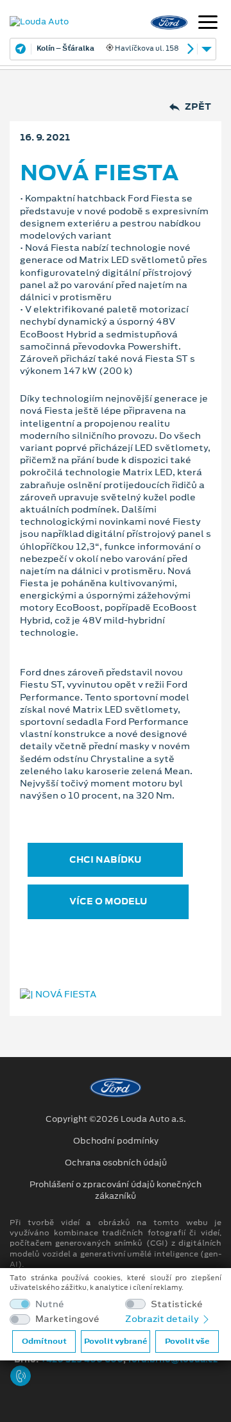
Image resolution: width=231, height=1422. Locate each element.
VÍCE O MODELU (108, 901)
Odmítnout (44, 1341)
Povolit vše (187, 1341)
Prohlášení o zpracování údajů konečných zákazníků (115, 1190)
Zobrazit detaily (163, 1318)
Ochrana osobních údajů (116, 1163)
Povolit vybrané (115, 1341)
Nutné (49, 1304)
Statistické (177, 1304)
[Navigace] (208, 23)
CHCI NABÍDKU (105, 859)
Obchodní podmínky (115, 1141)
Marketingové (67, 1319)
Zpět (198, 107)
